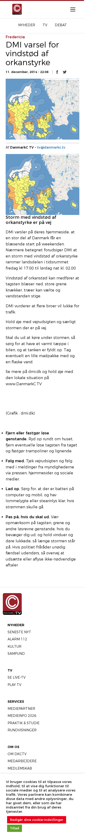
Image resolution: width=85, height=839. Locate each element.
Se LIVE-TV (17, 677)
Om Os (13, 747)
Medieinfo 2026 (22, 716)
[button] (57, 72)
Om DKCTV (17, 754)
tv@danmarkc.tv (51, 147)
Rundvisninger (22, 730)
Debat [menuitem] (61, 25)
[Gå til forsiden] (15, 9)
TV (10, 670)
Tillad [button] (14, 828)
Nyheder (16, 625)
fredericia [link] (15, 37)
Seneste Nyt (19, 632)
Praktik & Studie (23, 723)
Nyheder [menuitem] (26, 25)
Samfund (16, 653)
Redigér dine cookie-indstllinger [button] (36, 820)
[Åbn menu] (70, 9)
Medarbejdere (22, 761)
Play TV (14, 685)
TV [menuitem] (45, 25)
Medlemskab (20, 768)
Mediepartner (21, 708)
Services (16, 701)
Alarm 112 (17, 639)
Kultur (14, 646)
